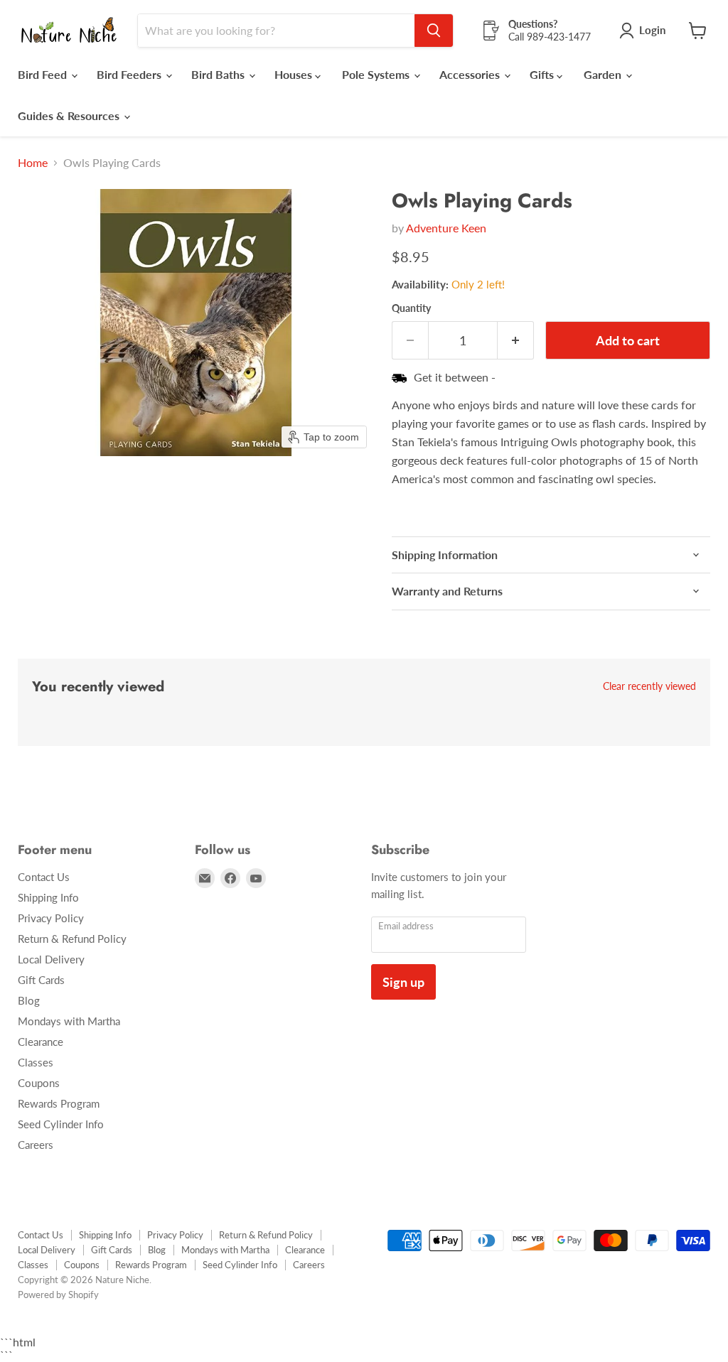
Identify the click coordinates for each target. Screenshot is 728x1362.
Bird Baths (219, 74)
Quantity (411, 308)
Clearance (40, 1041)
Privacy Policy (51, 918)
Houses (294, 74)
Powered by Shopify (58, 1294)
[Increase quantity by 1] (516, 340)
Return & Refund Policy (72, 938)
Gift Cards (41, 979)
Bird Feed (44, 74)
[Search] (433, 30)
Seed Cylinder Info (61, 1124)
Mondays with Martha (69, 1021)
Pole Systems (377, 74)
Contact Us (44, 876)
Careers (35, 1144)
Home (33, 162)
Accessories (471, 74)
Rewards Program (59, 1103)
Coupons (39, 1082)
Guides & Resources (70, 115)
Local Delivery (51, 959)
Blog (29, 1000)
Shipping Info (48, 897)
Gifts (543, 74)
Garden (604, 74)
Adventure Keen (446, 227)
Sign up (403, 982)
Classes (35, 1062)
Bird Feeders (130, 74)
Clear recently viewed (649, 686)
